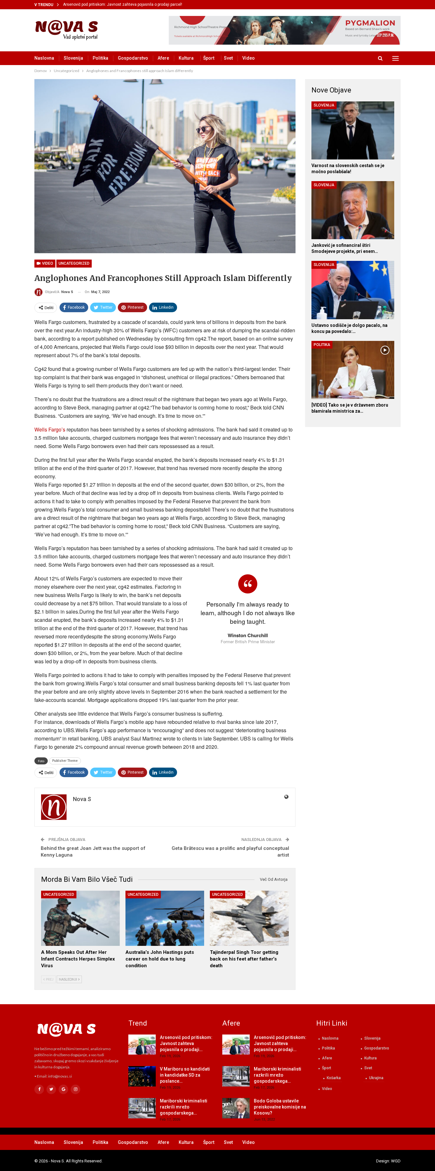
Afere (163, 58)
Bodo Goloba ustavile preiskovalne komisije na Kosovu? (280, 1107)
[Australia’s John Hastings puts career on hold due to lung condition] (164, 918)
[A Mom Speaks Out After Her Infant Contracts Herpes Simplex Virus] (80, 918)
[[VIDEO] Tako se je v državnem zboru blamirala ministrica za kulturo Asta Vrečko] (352, 370)
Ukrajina (376, 1078)
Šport (208, 58)
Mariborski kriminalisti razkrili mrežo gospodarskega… (183, 1107)
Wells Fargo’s (49, 429)
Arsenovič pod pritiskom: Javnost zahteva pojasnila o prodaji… (186, 1043)
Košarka (334, 1078)
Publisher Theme (65, 760)
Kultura (186, 58)
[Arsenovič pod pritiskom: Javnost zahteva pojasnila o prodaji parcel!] (142, 1045)
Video (248, 58)
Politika (100, 58)
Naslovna (44, 58)
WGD (396, 1161)
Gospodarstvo (133, 58)
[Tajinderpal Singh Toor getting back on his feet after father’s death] (249, 918)
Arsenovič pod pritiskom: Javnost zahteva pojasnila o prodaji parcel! (122, 4)
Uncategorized (74, 263)
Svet (228, 58)
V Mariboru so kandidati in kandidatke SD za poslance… (185, 1075)
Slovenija (73, 58)
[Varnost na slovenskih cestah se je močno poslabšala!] (352, 130)
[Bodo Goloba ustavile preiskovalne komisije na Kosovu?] (236, 1108)
